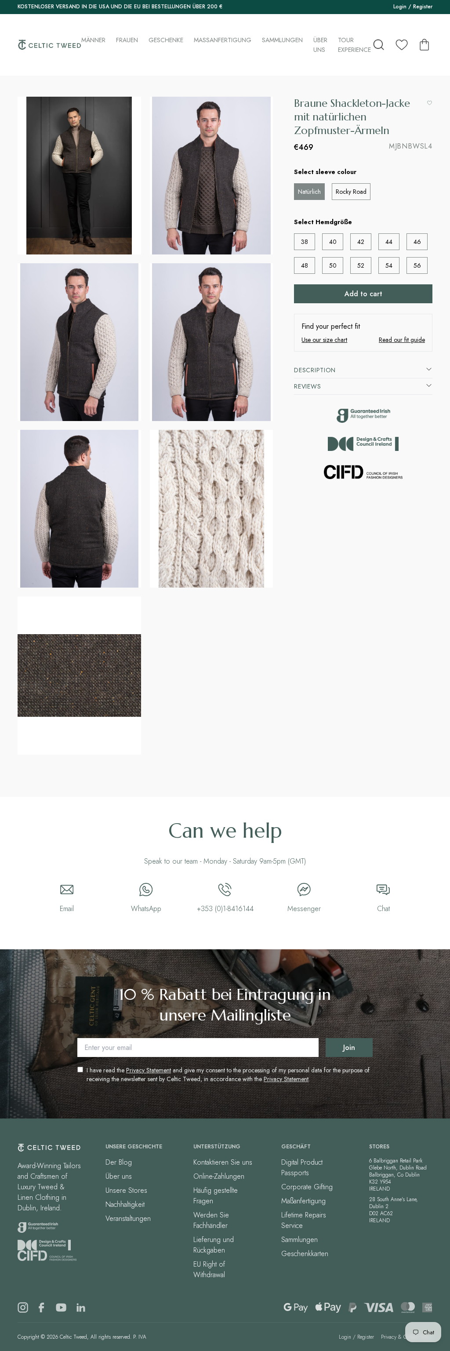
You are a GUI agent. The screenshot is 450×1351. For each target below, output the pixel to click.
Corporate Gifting (307, 1187)
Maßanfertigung (222, 40)
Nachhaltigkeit (125, 1204)
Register (422, 7)
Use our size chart (324, 339)
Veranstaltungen (128, 1218)
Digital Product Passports (302, 1167)
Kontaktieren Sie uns (222, 1162)
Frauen (127, 40)
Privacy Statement (148, 1070)
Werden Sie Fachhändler (211, 1220)
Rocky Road (351, 191)
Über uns (320, 45)
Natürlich (309, 191)
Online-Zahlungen (218, 1176)
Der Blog (118, 1162)
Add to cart (363, 294)
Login (399, 7)
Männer (93, 40)
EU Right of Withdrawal (209, 1269)
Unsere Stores (126, 1190)
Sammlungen (282, 40)
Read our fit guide (402, 339)
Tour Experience (354, 45)
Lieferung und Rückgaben (213, 1245)
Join (349, 1047)
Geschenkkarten (304, 1254)
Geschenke (166, 40)
